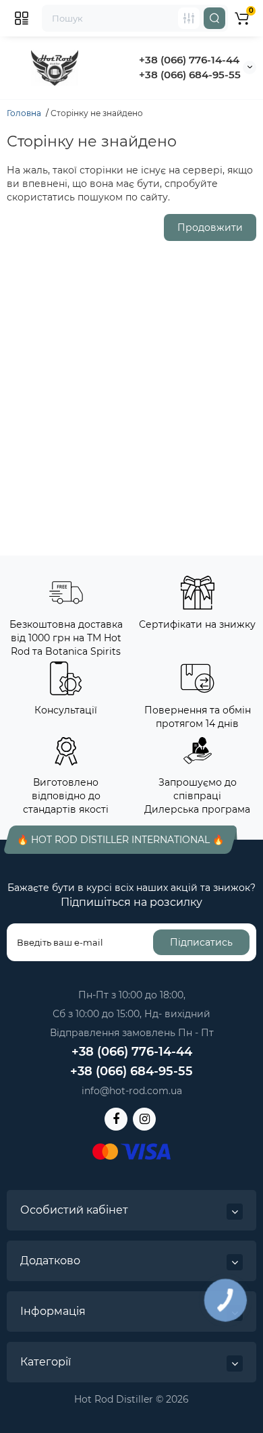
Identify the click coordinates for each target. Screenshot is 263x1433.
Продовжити (210, 227)
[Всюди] (189, 18)
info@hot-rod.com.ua (132, 1091)
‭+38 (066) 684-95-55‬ (190, 74)
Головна (24, 113)
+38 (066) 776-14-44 (189, 59)
